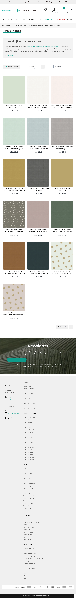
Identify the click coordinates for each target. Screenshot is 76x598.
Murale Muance (27, 437)
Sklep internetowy (36, 596)
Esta (46, 25)
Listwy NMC (26, 537)
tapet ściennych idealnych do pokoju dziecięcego (43, 47)
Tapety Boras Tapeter (29, 471)
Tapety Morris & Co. (29, 496)
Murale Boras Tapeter (29, 417)
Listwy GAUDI (27, 529)
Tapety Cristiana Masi (29, 483)
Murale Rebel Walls (28, 442)
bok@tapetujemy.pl (13, 400)
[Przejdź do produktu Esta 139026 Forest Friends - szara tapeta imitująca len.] (62, 131)
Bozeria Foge (27, 519)
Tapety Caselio (27, 473)
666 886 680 (11, 411)
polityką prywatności (51, 366)
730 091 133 (11, 397)
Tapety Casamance (28, 478)
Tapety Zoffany (27, 508)
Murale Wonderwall (28, 459)
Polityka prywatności (29, 566)
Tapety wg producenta (35, 25)
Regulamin (36, 364)
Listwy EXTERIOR (28, 527)
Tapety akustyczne (28, 388)
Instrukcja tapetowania (30, 568)
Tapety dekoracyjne (19, 25)
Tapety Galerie (27, 493)
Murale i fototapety (28, 393)
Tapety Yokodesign (28, 506)
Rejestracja (26, 561)
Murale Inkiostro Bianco (30, 430)
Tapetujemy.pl (6, 25)
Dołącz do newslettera (16, 360)
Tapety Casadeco (28, 476)
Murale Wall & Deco (28, 447)
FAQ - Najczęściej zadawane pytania (33, 558)
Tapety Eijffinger (28, 488)
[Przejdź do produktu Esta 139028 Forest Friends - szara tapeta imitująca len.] (38, 173)
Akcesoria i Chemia (28, 406)
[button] (71, 9)
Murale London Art (28, 432)
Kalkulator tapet (28, 571)
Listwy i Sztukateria (29, 403)
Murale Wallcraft (28, 454)
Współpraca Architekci (29, 551)
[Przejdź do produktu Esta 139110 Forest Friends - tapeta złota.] (62, 173)
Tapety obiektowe (28, 391)
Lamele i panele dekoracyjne (31, 522)
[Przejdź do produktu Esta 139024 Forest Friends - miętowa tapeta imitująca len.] (14, 131)
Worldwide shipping (29, 556)
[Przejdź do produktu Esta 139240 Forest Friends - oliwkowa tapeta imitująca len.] (62, 214)
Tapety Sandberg (28, 501)
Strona (31, 67)
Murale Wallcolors (28, 452)
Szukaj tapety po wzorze (30, 396)
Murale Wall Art (27, 449)
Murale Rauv (27, 439)
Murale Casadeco (28, 420)
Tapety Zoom (27, 510)
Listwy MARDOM (28, 534)
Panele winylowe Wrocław (31, 408)
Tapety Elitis (26, 491)
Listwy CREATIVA (28, 524)
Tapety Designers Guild (30, 486)
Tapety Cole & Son (28, 481)
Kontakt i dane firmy (29, 548)
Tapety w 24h (27, 398)
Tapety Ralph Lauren (29, 498)
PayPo (25, 578)
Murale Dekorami (28, 422)
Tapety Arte (26, 468)
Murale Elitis (26, 425)
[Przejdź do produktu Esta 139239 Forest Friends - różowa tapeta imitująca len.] (38, 214)
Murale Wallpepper (28, 457)
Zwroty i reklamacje (29, 563)
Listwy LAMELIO (28, 532)
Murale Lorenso (27, 434)
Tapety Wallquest (28, 503)
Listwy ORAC (27, 539)
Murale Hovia (27, 427)
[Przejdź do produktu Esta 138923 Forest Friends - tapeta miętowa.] (14, 90)
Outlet (25, 401)
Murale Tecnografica (29, 444)
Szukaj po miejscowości (30, 553)
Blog (24, 576)
